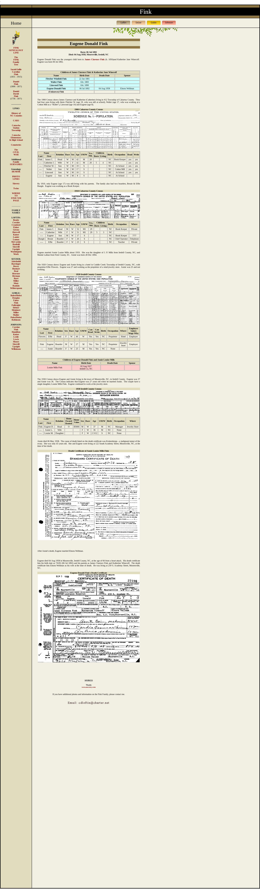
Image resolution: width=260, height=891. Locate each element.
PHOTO (16, 176)
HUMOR (16, 171)
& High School (16, 140)
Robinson (16, 320)
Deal (16, 271)
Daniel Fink (16, 82)
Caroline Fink (16, 73)
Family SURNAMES (16, 163)
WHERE (16, 193)
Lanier (16, 237)
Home (16, 23)
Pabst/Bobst (16, 317)
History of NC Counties (16, 114)
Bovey (16, 266)
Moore (16, 342)
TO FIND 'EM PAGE (16, 198)
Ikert (16, 278)
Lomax (16, 239)
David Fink (16, 95)
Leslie (16, 337)
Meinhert (16, 310)
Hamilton (16, 332)
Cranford (16, 225)
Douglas (16, 298)
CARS (16, 120)
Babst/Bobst (16, 295)
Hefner (16, 307)
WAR (16, 154)
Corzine (16, 222)
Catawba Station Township (16, 127)
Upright (16, 249)
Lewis (16, 339)
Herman (16, 276)
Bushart (16, 269)
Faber (16, 300)
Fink (16, 303)
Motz (16, 283)
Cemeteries (16, 145)
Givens (16, 230)
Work (16, 254)
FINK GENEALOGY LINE (16, 50)
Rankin (16, 286)
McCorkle (16, 242)
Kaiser (16, 234)
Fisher (16, 227)
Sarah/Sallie (16, 69)
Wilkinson (16, 349)
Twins (16, 188)
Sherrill (16, 247)
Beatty (16, 220)
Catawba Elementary (16, 136)
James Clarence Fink (94, 59)
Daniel (16, 91)
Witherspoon (16, 288)
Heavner (16, 273)
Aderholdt (16, 261)
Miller (16, 281)
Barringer (16, 264)
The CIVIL (16, 151)
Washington (16, 251)
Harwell (16, 232)
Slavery (16, 183)
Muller (16, 315)
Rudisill (16, 244)
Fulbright (16, 305)
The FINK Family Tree (16, 61)
